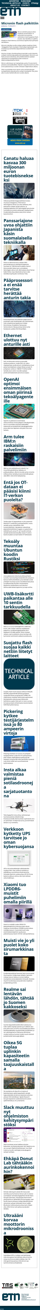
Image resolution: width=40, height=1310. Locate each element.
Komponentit (6, 29)
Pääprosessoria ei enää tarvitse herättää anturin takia (18, 288)
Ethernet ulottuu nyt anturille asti (17, 339)
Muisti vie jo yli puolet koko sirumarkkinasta (19, 946)
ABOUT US (15, 5)
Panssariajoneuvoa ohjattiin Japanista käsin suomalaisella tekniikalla (18, 231)
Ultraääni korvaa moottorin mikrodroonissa (19, 1224)
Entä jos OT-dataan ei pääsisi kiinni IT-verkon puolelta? (17, 491)
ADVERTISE (14, 1)
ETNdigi (34, 3)
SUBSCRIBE (26, 1)
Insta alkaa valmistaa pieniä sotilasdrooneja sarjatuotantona (18, 783)
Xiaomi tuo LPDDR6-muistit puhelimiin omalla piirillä (18, 893)
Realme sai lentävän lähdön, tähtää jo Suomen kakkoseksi (19, 998)
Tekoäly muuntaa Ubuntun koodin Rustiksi (13, 550)
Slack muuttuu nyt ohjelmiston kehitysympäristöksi (19, 1115)
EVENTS (26, 3)
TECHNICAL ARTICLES (11, 3)
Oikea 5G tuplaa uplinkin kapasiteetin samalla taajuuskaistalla (19, 1055)
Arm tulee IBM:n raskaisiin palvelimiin (15, 443)
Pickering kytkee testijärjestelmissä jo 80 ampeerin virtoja (19, 722)
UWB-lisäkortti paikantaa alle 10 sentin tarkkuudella (19, 600)
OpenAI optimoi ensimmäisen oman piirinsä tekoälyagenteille (18, 390)
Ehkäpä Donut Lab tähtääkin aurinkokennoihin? (19, 1164)
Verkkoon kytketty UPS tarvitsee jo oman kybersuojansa (19, 837)
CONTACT (25, 5)
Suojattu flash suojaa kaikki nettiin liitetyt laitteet (18, 649)
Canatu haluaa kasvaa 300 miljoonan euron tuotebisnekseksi (19, 169)
